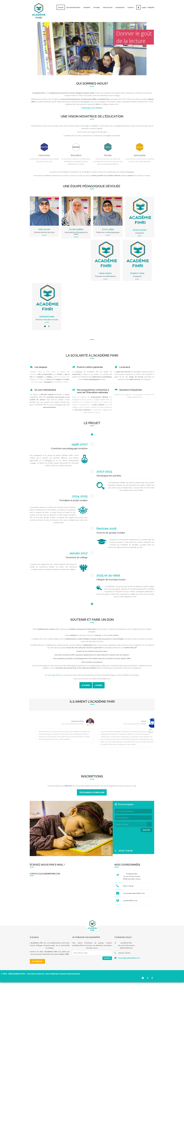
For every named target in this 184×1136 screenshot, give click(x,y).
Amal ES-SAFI (44, 229)
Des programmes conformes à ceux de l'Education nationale (93, 391)
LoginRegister (148, 7)
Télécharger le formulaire (91, 792)
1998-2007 (79, 444)
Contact (131, 7)
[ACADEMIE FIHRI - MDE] (38, 11)
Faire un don (107, 7)
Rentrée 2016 (106, 528)
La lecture (124, 367)
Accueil (60, 7)
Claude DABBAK (76, 229)
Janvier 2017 (78, 553)
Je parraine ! (37, 961)
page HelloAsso (57, 675)
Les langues (40, 367)
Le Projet (96, 7)
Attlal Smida (108, 229)
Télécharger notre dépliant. (92, 108)
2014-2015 (80, 496)
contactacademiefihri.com (134, 893)
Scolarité (86, 7)
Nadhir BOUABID (46, 317)
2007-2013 (104, 471)
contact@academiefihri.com (129, 958)
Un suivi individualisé (45, 390)
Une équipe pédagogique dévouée (91, 186)
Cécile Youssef (140, 230)
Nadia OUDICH (105, 273)
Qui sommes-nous (73, 7)
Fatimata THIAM (137, 273)
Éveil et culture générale (90, 367)
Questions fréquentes (130, 390)
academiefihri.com (130, 900)
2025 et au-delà (108, 575)
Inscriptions (120, 7)
